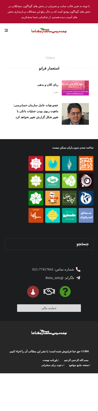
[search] (10, 244)
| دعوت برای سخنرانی (52, 365)
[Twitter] (34, 362)
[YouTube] (21, 362)
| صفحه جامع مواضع (79, 365)
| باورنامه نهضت (51, 360)
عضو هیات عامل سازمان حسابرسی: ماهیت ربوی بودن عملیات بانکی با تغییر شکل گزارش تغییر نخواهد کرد (35, 111)
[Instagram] (27, 362)
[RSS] (8, 362)
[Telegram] (14, 362)
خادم (56, 92)
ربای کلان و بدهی (47, 84)
